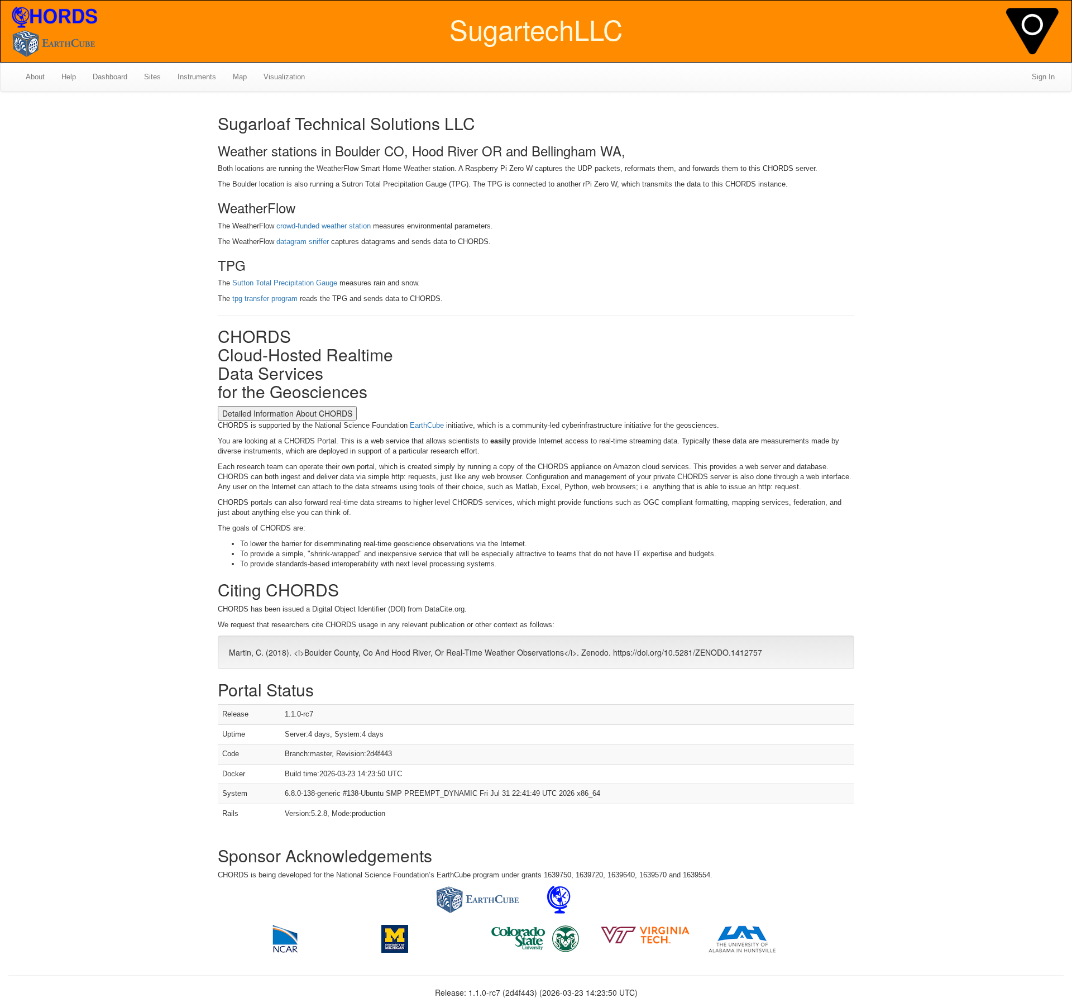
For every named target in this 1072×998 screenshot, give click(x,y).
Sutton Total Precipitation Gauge (284, 283)
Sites (152, 77)
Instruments (197, 77)
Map (240, 77)
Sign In (1043, 77)
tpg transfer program (265, 298)
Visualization (284, 77)
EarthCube (427, 425)
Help (68, 77)
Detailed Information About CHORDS (287, 413)
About (35, 77)
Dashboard (110, 77)
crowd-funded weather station (323, 226)
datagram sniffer (302, 241)
